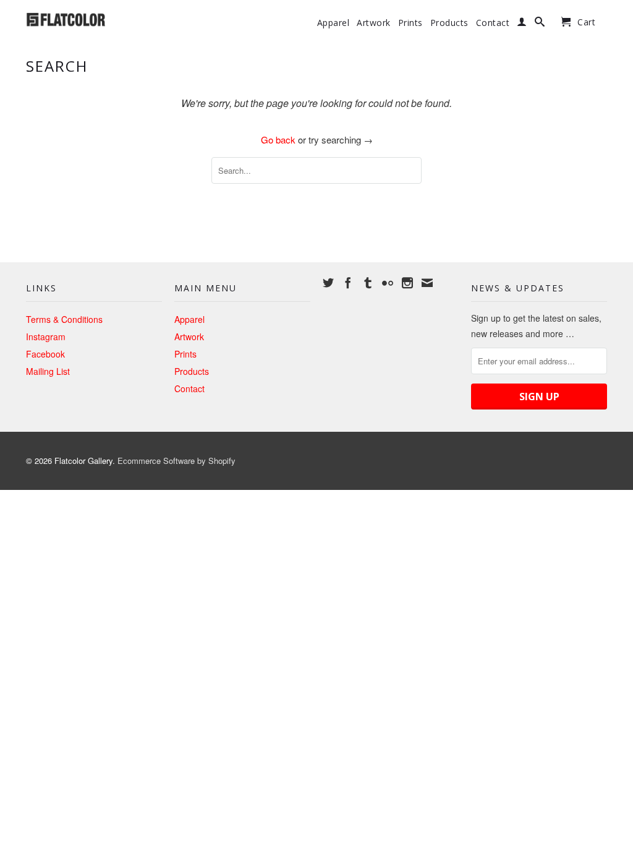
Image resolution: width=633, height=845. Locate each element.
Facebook (45, 354)
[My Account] (522, 24)
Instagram (46, 336)
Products (449, 22)
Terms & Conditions (64, 319)
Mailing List (48, 371)
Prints (410, 22)
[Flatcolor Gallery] (94, 18)
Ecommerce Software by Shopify (176, 460)
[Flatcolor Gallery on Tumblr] (367, 282)
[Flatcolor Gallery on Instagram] (407, 282)
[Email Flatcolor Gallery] (427, 282)
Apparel (333, 22)
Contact (493, 22)
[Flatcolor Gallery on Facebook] (348, 282)
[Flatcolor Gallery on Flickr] (387, 282)
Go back (278, 139)
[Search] (540, 24)
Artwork (374, 22)
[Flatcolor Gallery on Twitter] (328, 282)
